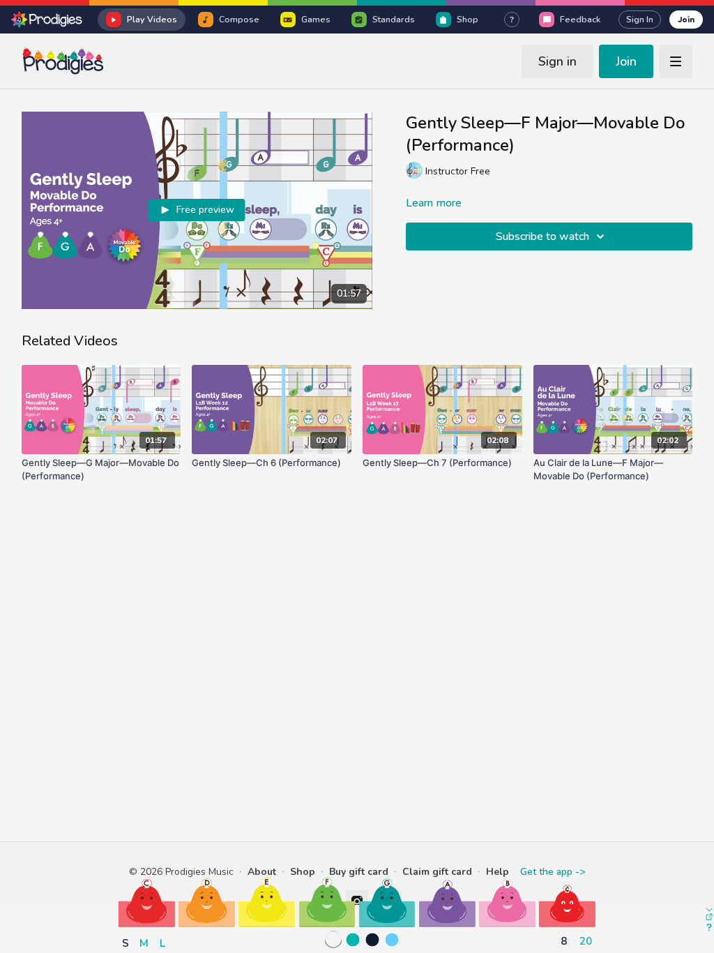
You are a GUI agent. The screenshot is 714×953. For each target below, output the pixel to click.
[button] (147, 902)
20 (585, 940)
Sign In (639, 19)
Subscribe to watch (542, 236)
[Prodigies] (47, 19)
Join (686, 19)
